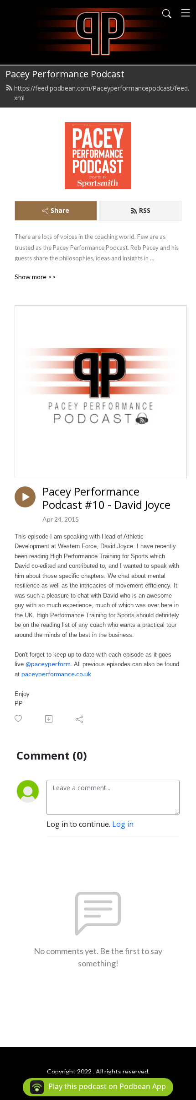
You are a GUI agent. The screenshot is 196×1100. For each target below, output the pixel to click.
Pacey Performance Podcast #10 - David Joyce (106, 498)
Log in (123, 824)
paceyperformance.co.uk (56, 674)
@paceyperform (48, 664)
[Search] (167, 13)
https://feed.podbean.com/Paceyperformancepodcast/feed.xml (101, 93)
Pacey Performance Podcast (64, 74)
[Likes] (19, 718)
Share (60, 210)
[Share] (80, 719)
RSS (144, 210)
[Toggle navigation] (185, 13)
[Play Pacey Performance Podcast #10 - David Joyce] (25, 496)
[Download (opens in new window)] (49, 718)
